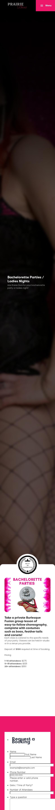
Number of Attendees (21, 789)
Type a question (18, 797)
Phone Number (18, 772)
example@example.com (22, 767)
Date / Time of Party (21, 785)
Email (13, 762)
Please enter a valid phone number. (24, 779)
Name (13, 751)
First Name (30, 754)
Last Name (36, 757)
